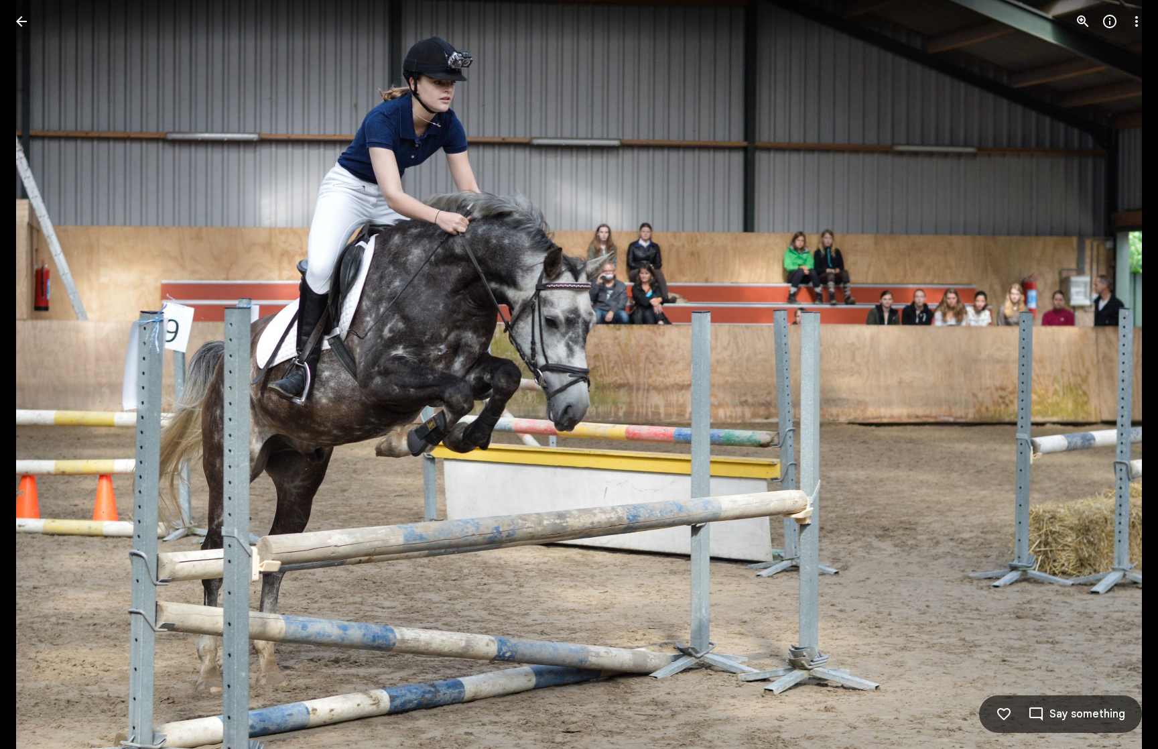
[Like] (1004, 714)
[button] (37, 375)
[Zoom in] (1083, 21)
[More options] (1136, 21)
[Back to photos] (21, 21)
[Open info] (1109, 21)
